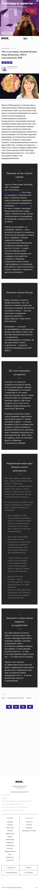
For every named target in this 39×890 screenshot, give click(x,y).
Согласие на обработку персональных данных (17, 801)
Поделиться (10, 857)
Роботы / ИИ (10, 828)
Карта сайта (6, 795)
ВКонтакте (11, 867)
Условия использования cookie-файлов (14, 807)
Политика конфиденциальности (12, 804)
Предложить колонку (29, 830)
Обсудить (10, 822)
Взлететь (10, 848)
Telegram (29, 872)
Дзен (29, 867)
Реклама (29, 825)
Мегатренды (10, 839)
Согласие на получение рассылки (13, 810)
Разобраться (6, 48)
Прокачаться (10, 833)
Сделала (10, 825)
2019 (3, 698)
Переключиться (10, 851)
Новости (10, 836)
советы (28, 698)
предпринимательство (15, 698)
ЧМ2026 (10, 830)
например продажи (22, 206)
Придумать (10, 842)
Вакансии (29, 828)
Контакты (29, 822)
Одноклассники (11, 872)
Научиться (10, 860)
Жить (10, 854)
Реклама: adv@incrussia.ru (19, 786)
